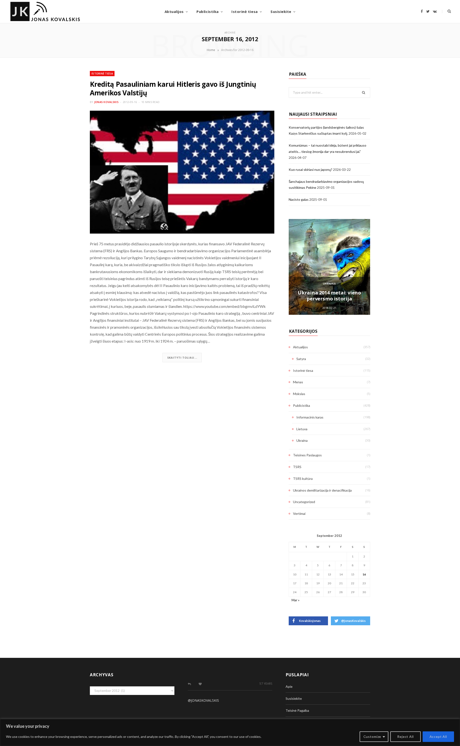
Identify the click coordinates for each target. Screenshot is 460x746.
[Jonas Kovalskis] (45, 11)
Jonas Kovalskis (106, 102)
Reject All (405, 737)
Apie (289, 686)
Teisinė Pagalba (297, 710)
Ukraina (329, 283)
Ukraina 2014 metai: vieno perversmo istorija (329, 295)
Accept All (438, 737)
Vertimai (299, 513)
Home (211, 50)
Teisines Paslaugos (307, 455)
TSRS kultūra (303, 478)
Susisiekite (280, 11)
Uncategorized (304, 502)
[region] (230, 732)
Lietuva (301, 429)
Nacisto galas (299, 199)
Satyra (301, 359)
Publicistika (207, 11)
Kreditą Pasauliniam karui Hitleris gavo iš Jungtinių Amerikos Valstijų (173, 88)
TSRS (297, 467)
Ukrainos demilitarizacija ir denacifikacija (322, 490)
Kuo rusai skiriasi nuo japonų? (310, 169)
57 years (265, 684)
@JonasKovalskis (203, 700)
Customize (372, 737)
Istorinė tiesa (244, 11)
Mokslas (299, 394)
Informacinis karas (309, 417)
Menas (298, 382)
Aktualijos (174, 11)
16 (364, 574)
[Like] (200, 684)
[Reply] (189, 684)
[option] (329, 267)
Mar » (295, 600)
